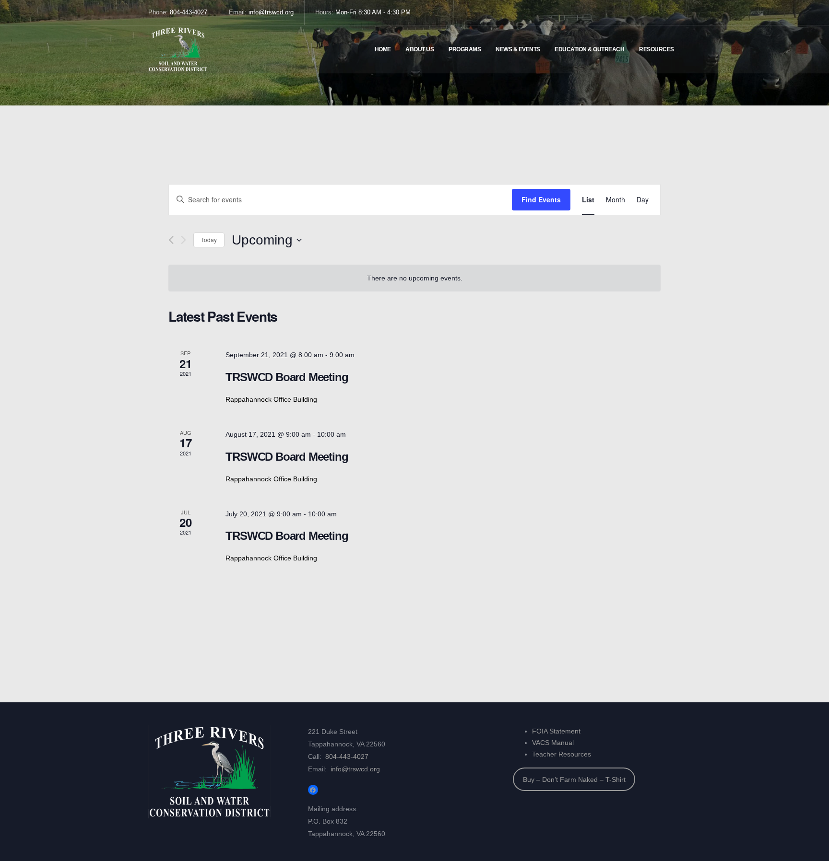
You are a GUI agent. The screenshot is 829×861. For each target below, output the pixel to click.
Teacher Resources (561, 754)
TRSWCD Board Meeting (286, 377)
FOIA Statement (556, 731)
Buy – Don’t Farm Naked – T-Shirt (574, 779)
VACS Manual (553, 742)
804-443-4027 (188, 12)
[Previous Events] (171, 239)
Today (209, 239)
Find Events (541, 199)
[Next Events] (183, 239)
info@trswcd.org (271, 12)
